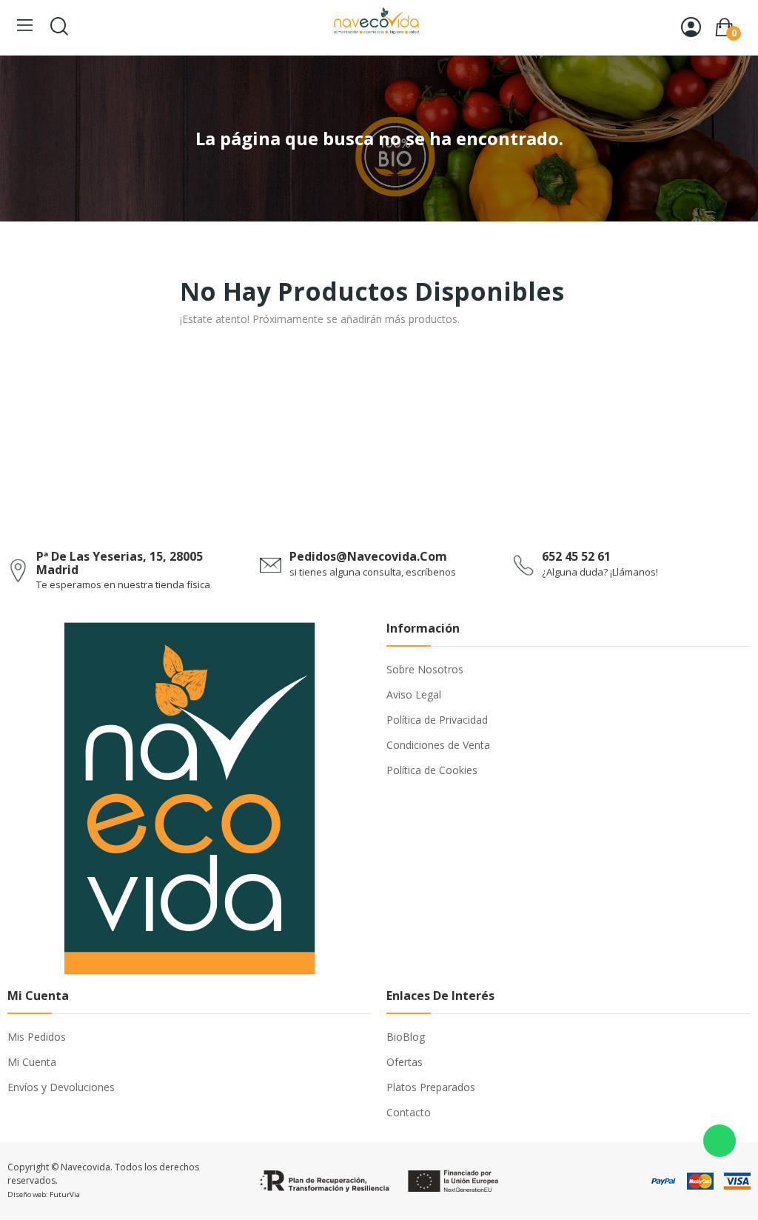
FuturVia (65, 1194)
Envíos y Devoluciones (61, 1087)
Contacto (408, 1112)
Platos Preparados (430, 1087)
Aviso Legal (413, 694)
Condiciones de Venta (438, 745)
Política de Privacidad (437, 720)
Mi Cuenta (31, 1062)
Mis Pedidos (36, 1037)
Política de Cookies (431, 770)
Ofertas (404, 1062)
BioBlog (405, 1037)
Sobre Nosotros (424, 669)
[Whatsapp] (719, 1141)
